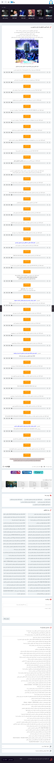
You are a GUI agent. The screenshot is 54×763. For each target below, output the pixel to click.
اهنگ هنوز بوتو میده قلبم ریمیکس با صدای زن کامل (15, 564)
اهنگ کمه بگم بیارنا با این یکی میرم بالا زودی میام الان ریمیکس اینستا (14, 552)
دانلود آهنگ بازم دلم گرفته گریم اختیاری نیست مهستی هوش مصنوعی (27, 460)
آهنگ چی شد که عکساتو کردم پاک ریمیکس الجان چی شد (39, 552)
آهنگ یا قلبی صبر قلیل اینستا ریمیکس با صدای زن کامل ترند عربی (14, 582)
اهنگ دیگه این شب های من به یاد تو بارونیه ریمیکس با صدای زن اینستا (39, 576)
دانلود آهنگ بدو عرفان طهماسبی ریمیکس (43, 649)
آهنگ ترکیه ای (38, 466)
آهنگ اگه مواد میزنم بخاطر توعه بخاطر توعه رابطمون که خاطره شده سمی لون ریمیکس (39, 558)
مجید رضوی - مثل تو (21, 594)
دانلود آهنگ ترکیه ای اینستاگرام (16, 499)
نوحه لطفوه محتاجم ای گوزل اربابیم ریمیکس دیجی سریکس (14, 543)
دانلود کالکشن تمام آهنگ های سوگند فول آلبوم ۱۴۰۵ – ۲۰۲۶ (39, 633)
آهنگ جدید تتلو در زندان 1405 (19, 549)
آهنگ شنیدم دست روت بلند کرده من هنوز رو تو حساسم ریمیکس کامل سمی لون (14, 523)
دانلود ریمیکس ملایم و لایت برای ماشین (27, 39)
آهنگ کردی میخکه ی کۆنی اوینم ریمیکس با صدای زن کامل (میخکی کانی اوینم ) (14, 570)
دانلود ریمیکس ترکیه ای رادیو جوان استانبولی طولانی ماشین (25, 426)
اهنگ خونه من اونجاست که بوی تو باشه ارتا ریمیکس (15, 558)
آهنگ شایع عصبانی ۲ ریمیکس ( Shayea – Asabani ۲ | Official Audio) (14, 561)
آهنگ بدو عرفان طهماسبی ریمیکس (43, 523)
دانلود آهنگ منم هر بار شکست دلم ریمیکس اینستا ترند (40, 734)
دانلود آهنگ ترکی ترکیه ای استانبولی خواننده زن (33, 499)
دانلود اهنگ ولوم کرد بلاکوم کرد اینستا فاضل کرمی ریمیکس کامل (38, 740)
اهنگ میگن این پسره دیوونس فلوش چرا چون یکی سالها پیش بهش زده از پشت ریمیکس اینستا (39, 573)
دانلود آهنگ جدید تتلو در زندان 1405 (44, 686)
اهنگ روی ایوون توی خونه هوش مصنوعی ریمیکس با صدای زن (39, 517)
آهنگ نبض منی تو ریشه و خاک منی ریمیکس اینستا (40, 520)
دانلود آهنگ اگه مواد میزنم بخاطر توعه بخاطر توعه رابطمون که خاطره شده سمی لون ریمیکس (33, 696)
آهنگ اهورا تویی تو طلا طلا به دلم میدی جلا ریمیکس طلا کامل (39, 570)
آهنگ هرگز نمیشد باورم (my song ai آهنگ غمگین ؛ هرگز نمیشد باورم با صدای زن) (14, 514)
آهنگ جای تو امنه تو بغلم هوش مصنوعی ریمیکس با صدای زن (14, 546)
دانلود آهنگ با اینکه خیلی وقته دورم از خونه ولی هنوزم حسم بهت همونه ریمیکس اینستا (34, 673)
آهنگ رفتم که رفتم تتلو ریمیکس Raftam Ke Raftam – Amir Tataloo (39, 549)
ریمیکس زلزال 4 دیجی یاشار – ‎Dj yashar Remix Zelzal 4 (14, 591)
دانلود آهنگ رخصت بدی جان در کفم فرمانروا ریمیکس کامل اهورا (39, 665)
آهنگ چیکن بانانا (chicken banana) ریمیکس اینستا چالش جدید (14, 535)
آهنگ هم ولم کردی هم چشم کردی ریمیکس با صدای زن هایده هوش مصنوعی (39, 567)
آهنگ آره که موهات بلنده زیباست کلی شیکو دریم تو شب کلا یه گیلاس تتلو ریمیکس (39, 543)
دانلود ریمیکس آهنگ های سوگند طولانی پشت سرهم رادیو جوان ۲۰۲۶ (38, 635)
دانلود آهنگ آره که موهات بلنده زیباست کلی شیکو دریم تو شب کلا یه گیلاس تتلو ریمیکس (34, 677)
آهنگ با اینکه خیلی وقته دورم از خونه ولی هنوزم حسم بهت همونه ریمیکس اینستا (39, 540)
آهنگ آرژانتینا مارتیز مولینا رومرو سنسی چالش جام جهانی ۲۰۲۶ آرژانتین (39, 532)
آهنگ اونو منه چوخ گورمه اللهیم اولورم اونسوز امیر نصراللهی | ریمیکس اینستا (39, 538)
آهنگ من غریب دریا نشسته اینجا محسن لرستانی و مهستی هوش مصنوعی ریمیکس (39, 526)
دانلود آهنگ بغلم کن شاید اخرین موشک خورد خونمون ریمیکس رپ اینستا (37, 643)
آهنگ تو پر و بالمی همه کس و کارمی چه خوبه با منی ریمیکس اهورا (14, 567)
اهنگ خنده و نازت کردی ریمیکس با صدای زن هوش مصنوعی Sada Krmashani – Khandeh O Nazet (14, 588)
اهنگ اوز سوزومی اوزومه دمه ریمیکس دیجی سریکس (40, 588)
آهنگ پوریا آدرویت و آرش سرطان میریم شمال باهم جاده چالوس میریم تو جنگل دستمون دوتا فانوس (39, 579)
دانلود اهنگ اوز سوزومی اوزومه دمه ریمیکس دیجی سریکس (40, 736)
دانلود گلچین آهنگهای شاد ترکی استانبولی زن (40, 27)
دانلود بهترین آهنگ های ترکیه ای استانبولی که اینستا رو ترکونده (25, 353)
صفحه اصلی (10, 759)
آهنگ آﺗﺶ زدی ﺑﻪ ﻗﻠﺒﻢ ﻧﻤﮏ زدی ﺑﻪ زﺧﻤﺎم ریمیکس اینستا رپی (14, 540)
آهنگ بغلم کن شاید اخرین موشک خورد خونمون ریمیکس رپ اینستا (14, 517)
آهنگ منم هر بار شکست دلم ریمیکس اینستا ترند (16, 585)
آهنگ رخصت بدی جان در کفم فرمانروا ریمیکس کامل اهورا (39, 535)
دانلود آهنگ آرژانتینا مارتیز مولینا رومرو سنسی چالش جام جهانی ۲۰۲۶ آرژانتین (36, 661)
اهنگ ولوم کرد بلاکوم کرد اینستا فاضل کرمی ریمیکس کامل (39, 591)
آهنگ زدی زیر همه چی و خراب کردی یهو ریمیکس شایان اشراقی (14, 532)
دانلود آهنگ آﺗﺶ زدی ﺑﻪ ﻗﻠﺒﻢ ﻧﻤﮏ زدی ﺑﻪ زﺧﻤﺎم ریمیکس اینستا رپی (38, 675)
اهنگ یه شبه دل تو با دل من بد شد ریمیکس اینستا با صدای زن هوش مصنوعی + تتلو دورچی (14, 576)
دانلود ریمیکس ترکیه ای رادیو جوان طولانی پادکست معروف (25, 300)
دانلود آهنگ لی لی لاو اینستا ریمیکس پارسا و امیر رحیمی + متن (39, 718)
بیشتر (4, 7)
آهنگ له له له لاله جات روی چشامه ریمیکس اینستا (40, 561)
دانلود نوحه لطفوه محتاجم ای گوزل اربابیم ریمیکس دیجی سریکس (38, 679)
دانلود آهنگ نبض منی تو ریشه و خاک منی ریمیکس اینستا (40, 645)
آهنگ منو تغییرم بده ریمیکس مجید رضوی (42, 514)
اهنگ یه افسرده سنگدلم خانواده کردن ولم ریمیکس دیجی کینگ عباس (39, 555)
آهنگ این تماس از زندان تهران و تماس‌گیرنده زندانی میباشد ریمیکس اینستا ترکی (39, 546)
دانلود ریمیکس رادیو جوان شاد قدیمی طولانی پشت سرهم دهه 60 (38, 631)
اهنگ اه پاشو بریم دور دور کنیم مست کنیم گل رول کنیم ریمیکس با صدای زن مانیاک (39, 529)
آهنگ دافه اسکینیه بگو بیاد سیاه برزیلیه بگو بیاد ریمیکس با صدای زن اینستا (14, 526)
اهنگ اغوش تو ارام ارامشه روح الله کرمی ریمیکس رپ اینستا (14, 538)
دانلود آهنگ (27, 75)
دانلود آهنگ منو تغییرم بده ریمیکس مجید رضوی (42, 637)
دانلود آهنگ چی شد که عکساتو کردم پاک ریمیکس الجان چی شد (39, 688)
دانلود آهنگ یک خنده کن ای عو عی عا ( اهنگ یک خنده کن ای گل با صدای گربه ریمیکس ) (27, 459)
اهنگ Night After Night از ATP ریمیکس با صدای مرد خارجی (39, 582)
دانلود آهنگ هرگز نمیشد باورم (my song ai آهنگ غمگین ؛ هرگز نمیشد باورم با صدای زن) (34, 639)
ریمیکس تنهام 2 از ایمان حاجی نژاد (18, 520)
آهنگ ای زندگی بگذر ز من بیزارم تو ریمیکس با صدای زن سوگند (14, 529)
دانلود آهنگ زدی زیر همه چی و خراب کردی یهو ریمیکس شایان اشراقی (38, 663)
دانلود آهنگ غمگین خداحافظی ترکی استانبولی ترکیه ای (25, 243)
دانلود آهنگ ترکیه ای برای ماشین (44, 502)
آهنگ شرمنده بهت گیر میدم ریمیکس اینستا (17, 555)
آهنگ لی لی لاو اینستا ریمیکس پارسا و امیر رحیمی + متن (14, 573)
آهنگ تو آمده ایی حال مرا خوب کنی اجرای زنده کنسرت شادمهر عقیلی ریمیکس (39, 564)
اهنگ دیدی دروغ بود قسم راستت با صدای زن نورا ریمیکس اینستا (14, 579)
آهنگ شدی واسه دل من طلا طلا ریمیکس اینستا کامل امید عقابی (39, 585)
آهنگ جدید (34, 466)
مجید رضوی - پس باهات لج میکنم (43, 594)
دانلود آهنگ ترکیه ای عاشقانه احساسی (28, 502)
